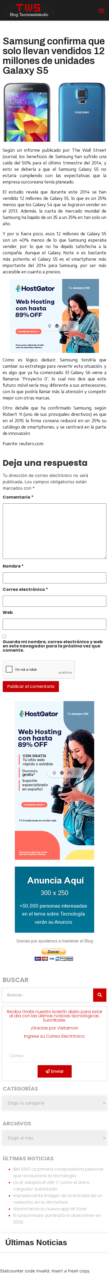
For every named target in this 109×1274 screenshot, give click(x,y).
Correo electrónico (25, 589)
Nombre (13, 566)
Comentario (18, 497)
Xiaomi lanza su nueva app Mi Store (50, 1209)
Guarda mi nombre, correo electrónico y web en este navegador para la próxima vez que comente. (53, 646)
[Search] (99, 995)
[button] (101, 10)
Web (8, 612)
